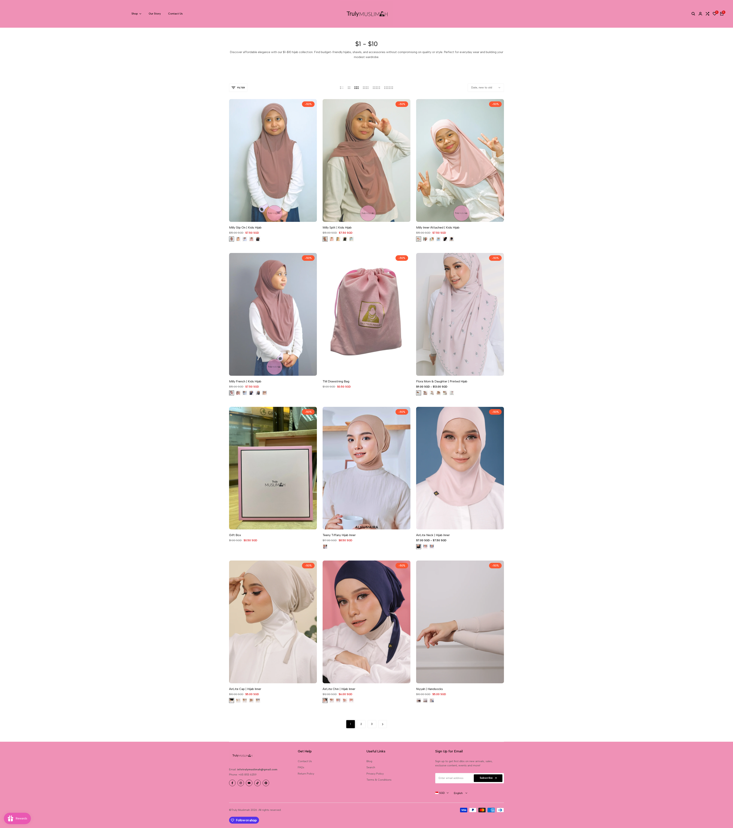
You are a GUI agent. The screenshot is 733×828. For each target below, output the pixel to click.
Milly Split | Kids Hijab (337, 227)
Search (370, 767)
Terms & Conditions (379, 779)
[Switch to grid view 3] (357, 87)
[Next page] (382, 724)
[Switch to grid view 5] (376, 87)
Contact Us (305, 761)
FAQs (301, 767)
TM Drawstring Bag (336, 381)
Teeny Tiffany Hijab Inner (339, 535)
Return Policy (306, 773)
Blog (369, 761)
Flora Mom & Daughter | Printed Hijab (441, 381)
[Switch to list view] (342, 87)
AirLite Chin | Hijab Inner (339, 689)
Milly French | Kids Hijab (245, 381)
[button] (268, 214)
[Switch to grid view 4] (366, 87)
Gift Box (235, 535)
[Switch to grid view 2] (349, 87)
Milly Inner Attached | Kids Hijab (437, 227)
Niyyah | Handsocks (429, 689)
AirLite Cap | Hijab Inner (245, 689)
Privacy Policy (375, 773)
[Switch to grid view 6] (388, 87)
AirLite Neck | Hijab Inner (433, 535)
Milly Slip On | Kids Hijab (245, 227)
